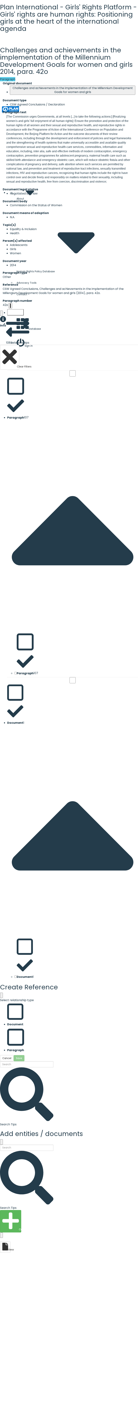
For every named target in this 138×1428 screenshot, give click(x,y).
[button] (3, 322)
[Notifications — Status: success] (10, 305)
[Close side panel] (1, 313)
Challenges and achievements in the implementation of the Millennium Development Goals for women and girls (73, 90)
